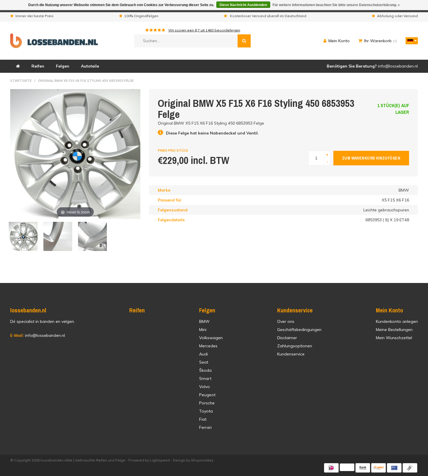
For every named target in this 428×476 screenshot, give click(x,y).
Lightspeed (160, 460)
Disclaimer (287, 337)
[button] (410, 40)
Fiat (202, 419)
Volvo (204, 386)
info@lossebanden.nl (37, 335)
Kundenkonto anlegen (397, 321)
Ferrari (205, 427)
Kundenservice (291, 354)
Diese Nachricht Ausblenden (243, 5)
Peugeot (207, 394)
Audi (203, 354)
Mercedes (208, 345)
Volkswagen (211, 337)
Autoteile (90, 66)
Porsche (207, 403)
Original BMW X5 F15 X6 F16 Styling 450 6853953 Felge (86, 81)
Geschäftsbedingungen (299, 329)
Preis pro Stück (173, 150)
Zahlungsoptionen (294, 345)
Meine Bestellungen (394, 329)
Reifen (37, 66)
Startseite (20, 81)
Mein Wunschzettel (394, 337)
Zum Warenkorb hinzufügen (371, 158)
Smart (205, 378)
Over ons (285, 321)
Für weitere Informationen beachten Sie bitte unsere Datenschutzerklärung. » (336, 5)
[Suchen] (244, 40)
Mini (202, 329)
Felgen (62, 66)
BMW (204, 321)
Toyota (206, 411)
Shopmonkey (202, 460)
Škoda (205, 370)
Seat (203, 362)
